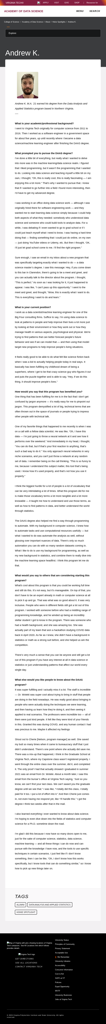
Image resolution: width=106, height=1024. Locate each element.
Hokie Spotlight (26, 912)
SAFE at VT (60, 978)
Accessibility (60, 965)
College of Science (12, 22)
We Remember (63, 957)
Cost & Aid (59, 974)
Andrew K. (72, 22)
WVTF (57, 991)
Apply (46, 3)
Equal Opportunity (62, 987)
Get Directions (25, 959)
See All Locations (27, 963)
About (48, 22)
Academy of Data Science (33, 22)
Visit (56, 3)
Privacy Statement (62, 948)
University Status (62, 940)
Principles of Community (65, 944)
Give (66, 3)
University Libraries (62, 961)
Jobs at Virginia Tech (63, 999)
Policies (58, 982)
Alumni (20, 905)
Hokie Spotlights (59, 22)
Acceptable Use (61, 953)
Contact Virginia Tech (29, 967)
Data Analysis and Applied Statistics (50, 905)
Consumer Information (64, 970)
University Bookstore (63, 995)
